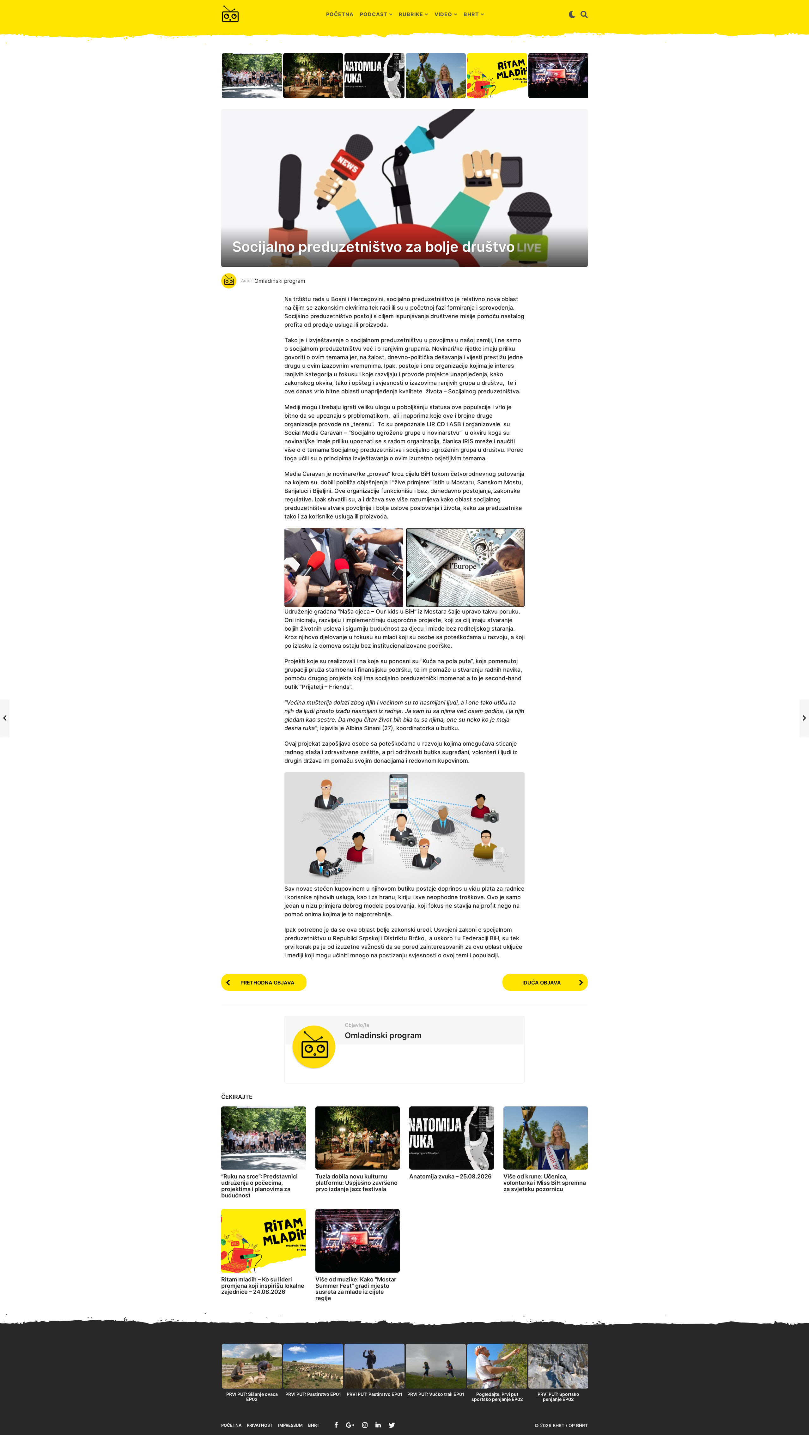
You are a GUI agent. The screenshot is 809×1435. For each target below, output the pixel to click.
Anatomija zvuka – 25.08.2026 (450, 1176)
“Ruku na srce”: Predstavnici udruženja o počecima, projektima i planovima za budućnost (259, 1185)
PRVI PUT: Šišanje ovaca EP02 (252, 1396)
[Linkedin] (378, 1425)
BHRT (471, 14)
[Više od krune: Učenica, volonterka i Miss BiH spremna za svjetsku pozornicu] (545, 1138)
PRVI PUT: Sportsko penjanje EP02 (558, 1396)
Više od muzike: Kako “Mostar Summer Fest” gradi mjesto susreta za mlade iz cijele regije (355, 1288)
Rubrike (411, 14)
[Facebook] (336, 1425)
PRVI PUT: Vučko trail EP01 (435, 1394)
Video (443, 14)
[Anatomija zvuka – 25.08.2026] (451, 1138)
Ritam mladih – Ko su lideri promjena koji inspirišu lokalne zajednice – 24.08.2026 (262, 1285)
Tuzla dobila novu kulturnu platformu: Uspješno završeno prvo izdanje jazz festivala (356, 1182)
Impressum (290, 1425)
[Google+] (350, 1425)
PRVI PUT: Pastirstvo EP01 (313, 1394)
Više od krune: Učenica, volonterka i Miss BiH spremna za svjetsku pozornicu (544, 1182)
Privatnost (260, 1425)
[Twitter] (392, 1425)
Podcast (373, 14)
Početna (340, 14)
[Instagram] (365, 1425)
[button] (572, 14)
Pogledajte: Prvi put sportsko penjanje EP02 (497, 1396)
